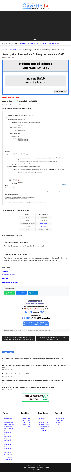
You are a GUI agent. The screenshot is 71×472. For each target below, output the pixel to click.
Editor (13, 57)
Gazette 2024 (26, 422)
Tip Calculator (8, 457)
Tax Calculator (8, 455)
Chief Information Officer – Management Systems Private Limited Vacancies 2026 (28, 387)
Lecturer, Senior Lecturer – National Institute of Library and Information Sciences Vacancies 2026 (32, 381)
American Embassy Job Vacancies (13, 50)
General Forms (43, 422)
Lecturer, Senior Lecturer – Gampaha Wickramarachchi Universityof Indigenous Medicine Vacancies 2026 (34, 366)
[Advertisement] (35, 24)
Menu (36, 39)
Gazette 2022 (26, 427)
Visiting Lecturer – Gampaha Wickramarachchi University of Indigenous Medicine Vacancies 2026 (32, 359)
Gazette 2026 (26, 418)
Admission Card (44, 424)
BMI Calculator (9, 422)
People (58, 424)
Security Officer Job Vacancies (44, 330)
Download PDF (43, 223)
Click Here (43, 226)
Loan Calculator (9, 428)
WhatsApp (10, 292)
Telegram (34, 292)
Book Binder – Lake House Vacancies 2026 (15, 374)
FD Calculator (8, 426)
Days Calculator (9, 424)
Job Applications (44, 426)
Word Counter (8, 459)
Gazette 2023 (26, 424)
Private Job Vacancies (29, 330)
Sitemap (24, 467)
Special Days (60, 418)
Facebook (22, 292)
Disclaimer (40, 467)
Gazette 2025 (26, 420)
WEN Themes (40, 470)
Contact (47, 467)
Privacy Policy (31, 467)
